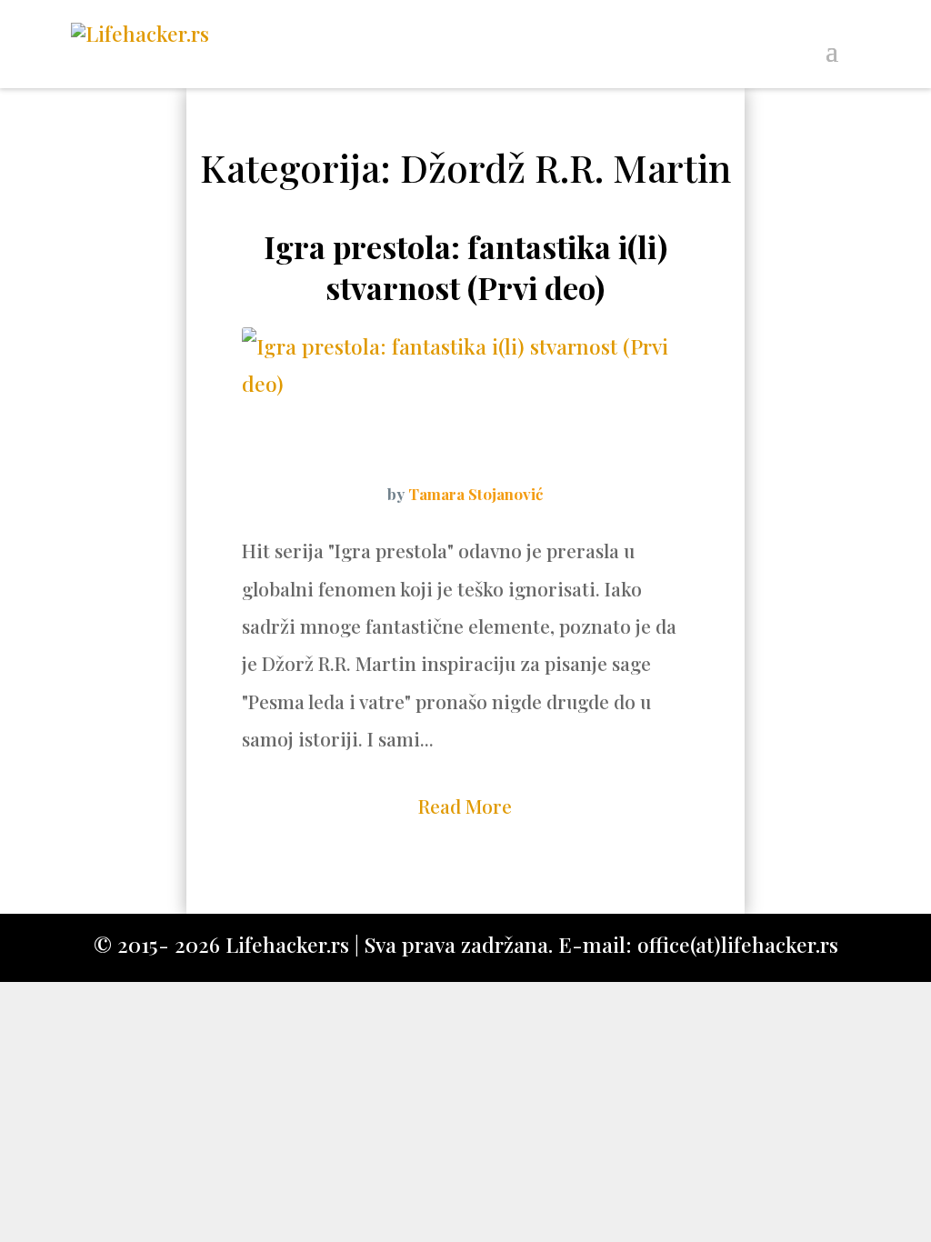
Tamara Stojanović (475, 494)
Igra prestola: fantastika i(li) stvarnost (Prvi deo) (465, 266)
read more (465, 805)
